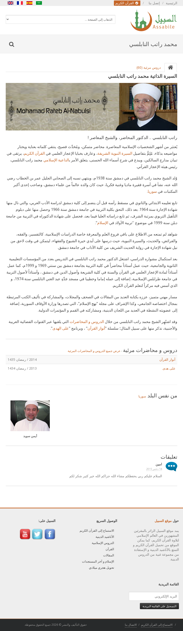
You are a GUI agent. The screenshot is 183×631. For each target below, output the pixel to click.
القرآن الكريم (125, 3)
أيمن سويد (30, 436)
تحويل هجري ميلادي (101, 567)
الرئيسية (171, 3)
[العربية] (39, 3)
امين (159, 464)
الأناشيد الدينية (105, 537)
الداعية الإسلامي (56, 160)
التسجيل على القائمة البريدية (159, 606)
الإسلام (102, 222)
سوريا (152, 191)
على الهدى (60, 328)
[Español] (29, 3)
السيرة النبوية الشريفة (114, 153)
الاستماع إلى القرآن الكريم (97, 530)
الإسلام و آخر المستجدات (98, 561)
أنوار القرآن (96, 328)
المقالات (108, 555)
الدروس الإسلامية (103, 543)
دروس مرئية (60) (149, 67)
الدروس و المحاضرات (87, 321)
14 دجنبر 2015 (154, 469)
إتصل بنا (154, 3)
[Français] (20, 3)
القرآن (110, 549)
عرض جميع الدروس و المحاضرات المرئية (94, 351)
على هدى (169, 368)
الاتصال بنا (131, 625)
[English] (10, 3)
